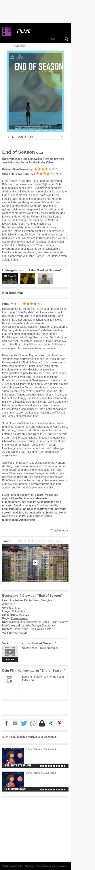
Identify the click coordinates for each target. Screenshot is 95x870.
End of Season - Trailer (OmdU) (39, 648)
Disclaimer (30, 866)
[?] (32, 173)
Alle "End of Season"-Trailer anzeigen (41, 541)
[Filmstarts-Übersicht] (39, 31)
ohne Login (57, 676)
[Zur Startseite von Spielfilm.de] (6, 34)
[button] (6, 723)
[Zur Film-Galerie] (11, 283)
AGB (38, 866)
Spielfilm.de (41, 676)
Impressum (61, 866)
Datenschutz (48, 866)
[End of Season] (35, 585)
